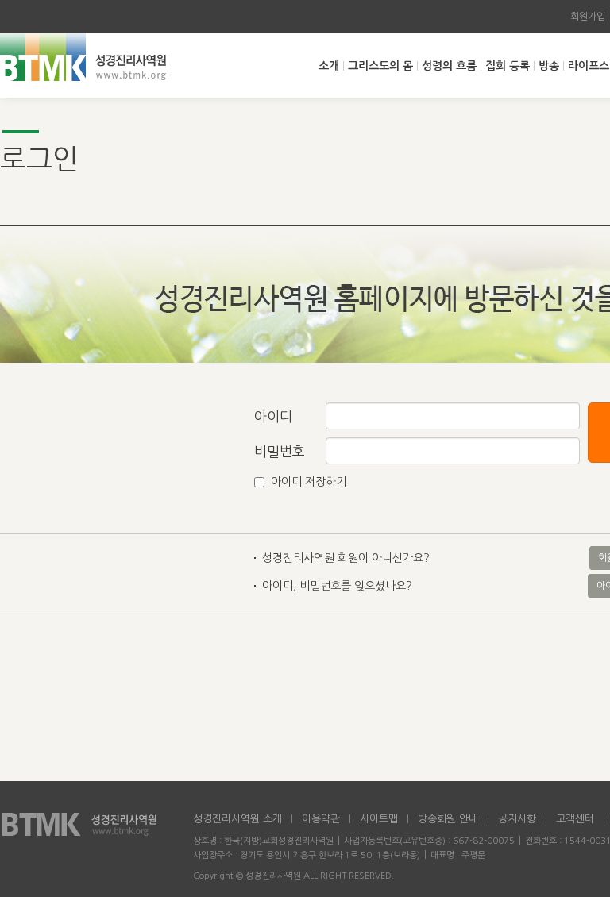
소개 (329, 65)
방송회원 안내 (448, 819)
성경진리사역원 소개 (237, 819)
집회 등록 (507, 65)
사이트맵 (379, 819)
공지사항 (517, 819)
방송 (549, 65)
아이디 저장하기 (308, 481)
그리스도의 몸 (380, 65)
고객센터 (575, 819)
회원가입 (587, 16)
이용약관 (321, 819)
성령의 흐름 (449, 65)
